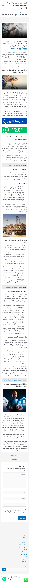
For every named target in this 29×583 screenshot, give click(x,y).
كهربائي (25, 549)
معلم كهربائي (24, 559)
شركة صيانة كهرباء (12, 245)
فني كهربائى (24, 539)
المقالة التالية (14, 459)
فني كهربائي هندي (23, 547)
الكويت (5, 160)
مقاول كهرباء (24, 561)
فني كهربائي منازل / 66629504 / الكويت (17, 5)
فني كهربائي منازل (23, 544)
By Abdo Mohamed (14, 577)
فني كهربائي (24, 542)
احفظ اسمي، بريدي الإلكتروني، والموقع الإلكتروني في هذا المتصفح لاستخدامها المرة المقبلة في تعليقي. (14, 511)
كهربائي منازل (18, 48)
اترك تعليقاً (25, 48)
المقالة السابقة (14, 455)
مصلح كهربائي (24, 556)
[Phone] (4, 579)
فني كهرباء (25, 537)
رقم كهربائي (24, 534)
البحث (26, 566)
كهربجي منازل (24, 554)
